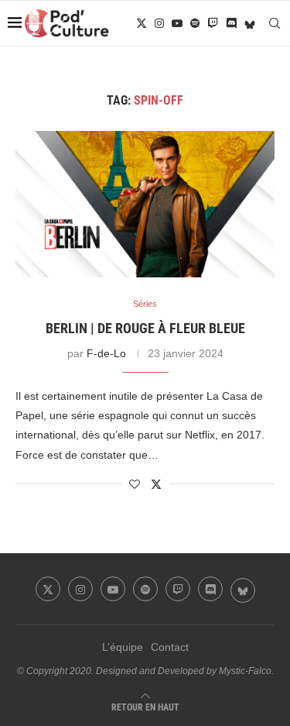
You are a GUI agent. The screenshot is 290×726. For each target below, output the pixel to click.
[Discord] (231, 23)
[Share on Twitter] (156, 483)
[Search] (274, 23)
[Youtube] (177, 23)
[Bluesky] (249, 23)
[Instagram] (159, 23)
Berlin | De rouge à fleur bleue (145, 328)
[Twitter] (141, 23)
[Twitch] (212, 23)
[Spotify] (195, 23)
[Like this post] (134, 484)
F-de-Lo (106, 353)
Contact (170, 647)
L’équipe (122, 647)
